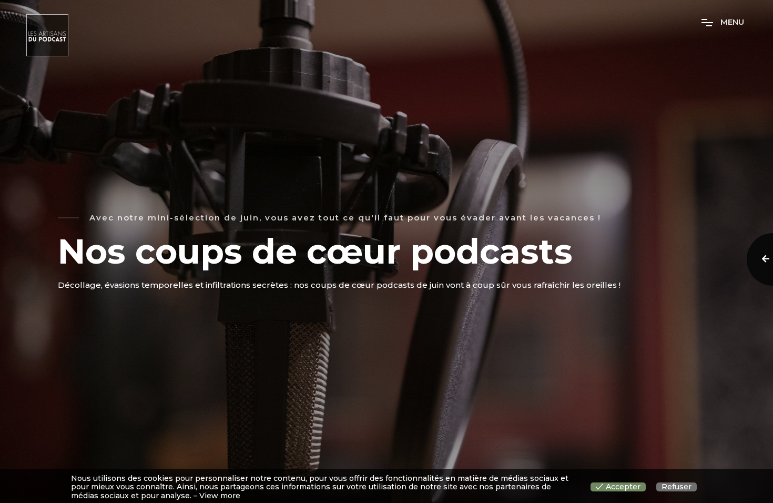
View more (219, 495)
